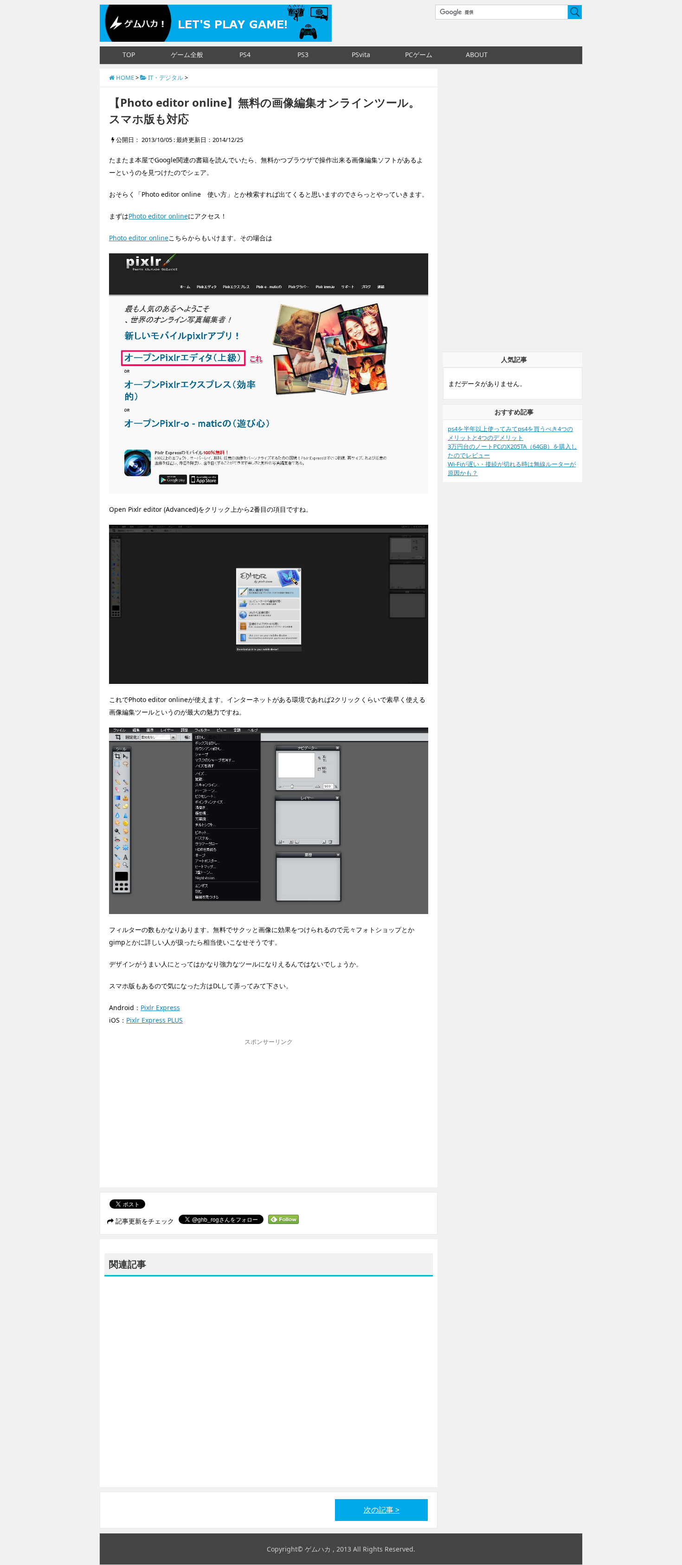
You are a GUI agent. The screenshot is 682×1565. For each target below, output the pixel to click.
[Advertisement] (187, 1115)
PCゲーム (418, 54)
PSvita (361, 54)
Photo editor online (158, 216)
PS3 (303, 54)
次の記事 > (381, 1510)
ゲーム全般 (187, 54)
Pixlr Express (160, 1007)
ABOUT (477, 54)
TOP (128, 54)
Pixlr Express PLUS (154, 1020)
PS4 (245, 54)
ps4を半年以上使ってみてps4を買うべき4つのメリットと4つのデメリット (510, 433)
